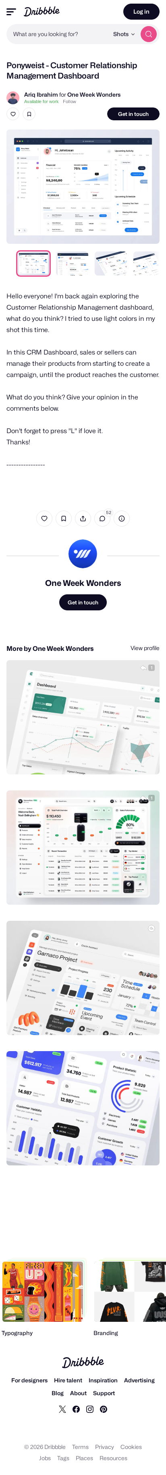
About (78, 1393)
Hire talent (68, 1380)
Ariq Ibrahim (41, 94)
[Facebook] (76, 1408)
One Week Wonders (93, 94)
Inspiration (103, 1380)
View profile (145, 647)
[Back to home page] (42, 11)
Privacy (104, 1446)
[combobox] (57, 34)
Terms (80, 1446)
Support (104, 1393)
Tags (63, 1458)
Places (84, 1458)
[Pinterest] (103, 1408)
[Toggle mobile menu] (11, 12)
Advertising (139, 1380)
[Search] (149, 34)
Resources (113, 1458)
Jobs (45, 1458)
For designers (29, 1380)
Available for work (41, 101)
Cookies (131, 1446)
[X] (62, 1408)
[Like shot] (12, 113)
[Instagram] (89, 1408)
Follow (69, 101)
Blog (58, 1393)
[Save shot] (29, 113)
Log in (141, 11)
